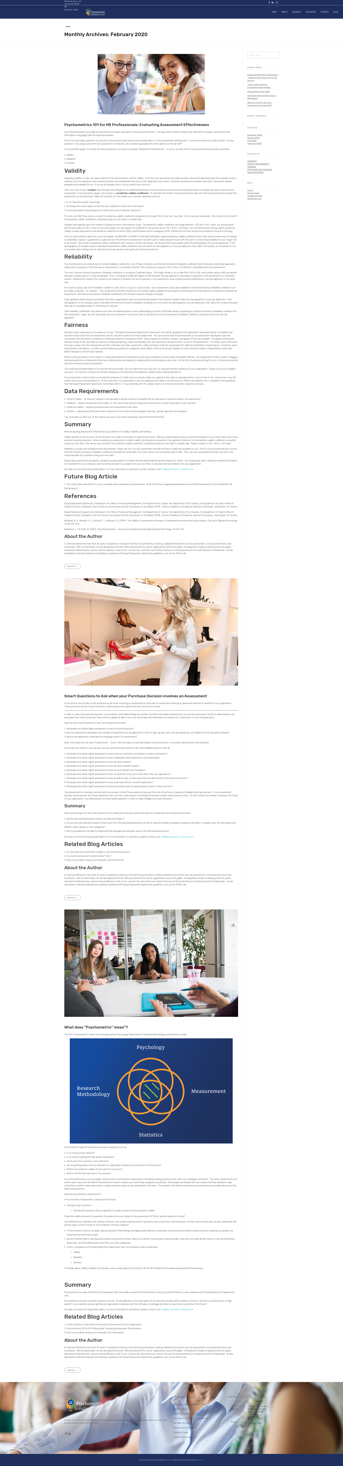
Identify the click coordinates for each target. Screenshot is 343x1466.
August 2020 (253, 138)
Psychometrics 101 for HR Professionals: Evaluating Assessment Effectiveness (136, 125)
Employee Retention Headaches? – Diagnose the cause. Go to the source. (262, 78)
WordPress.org (254, 199)
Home (68, 27)
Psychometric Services (259, 170)
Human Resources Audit (258, 92)
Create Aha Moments (258, 164)
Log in (250, 190)
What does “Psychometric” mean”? (96, 1027)
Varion (201, 1460)
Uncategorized (255, 173)
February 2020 (254, 144)
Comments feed (254, 196)
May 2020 (252, 141)
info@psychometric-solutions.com (177, 469)
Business (252, 161)
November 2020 (254, 135)
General (251, 167)
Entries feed (253, 193)
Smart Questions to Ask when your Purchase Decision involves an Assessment (135, 696)
